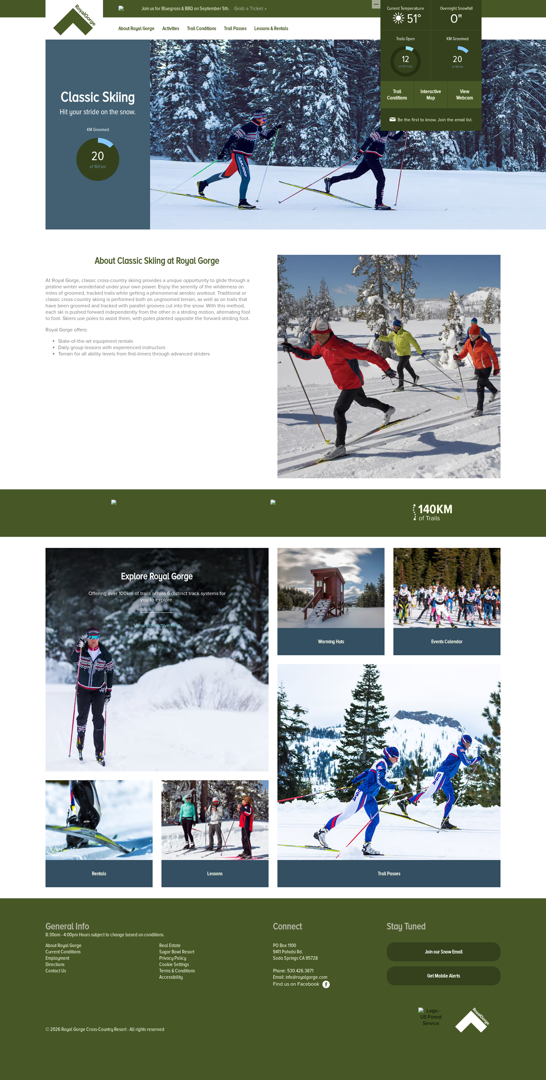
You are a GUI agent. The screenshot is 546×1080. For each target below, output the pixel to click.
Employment (57, 958)
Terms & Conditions (177, 971)
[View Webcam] (465, 84)
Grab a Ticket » (250, 8)
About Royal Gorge (64, 945)
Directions (55, 964)
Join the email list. (434, 119)
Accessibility (171, 977)
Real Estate (170, 945)
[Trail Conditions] (397, 84)
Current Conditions (63, 952)
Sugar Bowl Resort (176, 952)
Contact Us (56, 971)
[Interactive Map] (431, 84)
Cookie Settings (174, 964)
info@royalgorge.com (306, 977)
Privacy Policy (172, 958)
